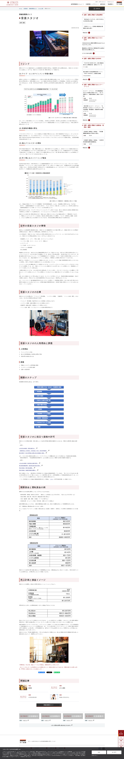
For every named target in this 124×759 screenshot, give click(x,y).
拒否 (99, 752)
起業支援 (26, 8)
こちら (51, 479)
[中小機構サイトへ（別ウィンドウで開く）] (119, 3)
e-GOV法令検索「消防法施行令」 (27, 448)
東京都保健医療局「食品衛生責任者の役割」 (30, 465)
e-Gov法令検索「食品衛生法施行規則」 (29, 463)
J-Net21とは (110, 1)
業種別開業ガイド (33, 8)
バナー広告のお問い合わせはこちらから (61, 725)
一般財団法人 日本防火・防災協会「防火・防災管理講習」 (33, 450)
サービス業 (40, 8)
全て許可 (114, 752)
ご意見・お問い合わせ (99, 1)
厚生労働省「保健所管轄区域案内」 (28, 470)
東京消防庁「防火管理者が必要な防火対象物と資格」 (32, 453)
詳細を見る (94, 755)
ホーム (20, 8)
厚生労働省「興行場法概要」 (26, 468)
